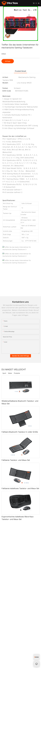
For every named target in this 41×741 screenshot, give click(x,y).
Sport (4, 373)
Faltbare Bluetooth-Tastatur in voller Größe (20, 432)
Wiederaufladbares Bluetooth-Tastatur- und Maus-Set (20, 402)
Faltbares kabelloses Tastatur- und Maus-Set (20, 488)
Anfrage (7, 61)
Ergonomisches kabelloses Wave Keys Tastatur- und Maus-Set (17, 518)
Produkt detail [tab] (20, 71)
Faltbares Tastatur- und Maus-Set (16, 460)
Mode (10, 373)
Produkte (17, 373)
